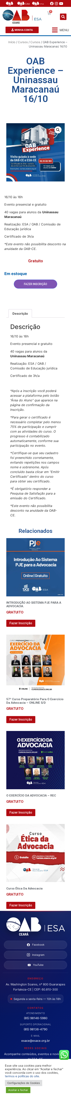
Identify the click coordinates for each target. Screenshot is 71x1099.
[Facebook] (52, 3)
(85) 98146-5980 (35, 1018)
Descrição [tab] (20, 313)
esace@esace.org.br (35, 1041)
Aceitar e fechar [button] (18, 1090)
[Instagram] (56, 3)
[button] (63, 17)
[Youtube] (61, 3)
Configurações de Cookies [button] (23, 1082)
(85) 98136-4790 (35, 1029)
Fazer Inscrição (35, 284)
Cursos (23, 42)
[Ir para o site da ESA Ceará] (35, 926)
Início (11, 42)
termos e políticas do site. (22, 1076)
